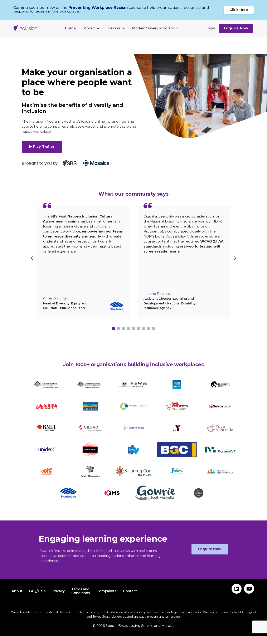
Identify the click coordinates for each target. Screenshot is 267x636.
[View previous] (32, 258)
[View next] (234, 258)
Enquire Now (236, 28)
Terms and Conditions (80, 591)
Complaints (106, 591)
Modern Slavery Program (153, 28)
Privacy (58, 591)
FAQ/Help (37, 591)
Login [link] (210, 28)
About (89, 28)
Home (70, 28)
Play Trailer (43, 147)
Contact (130, 591)
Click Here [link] (238, 10)
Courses (113, 28)
